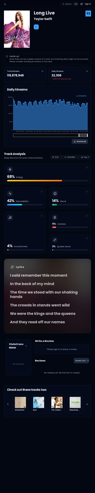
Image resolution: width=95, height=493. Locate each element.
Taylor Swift (43, 19)
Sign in (88, 3)
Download (81, 141)
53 (88, 13)
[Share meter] (26, 346)
